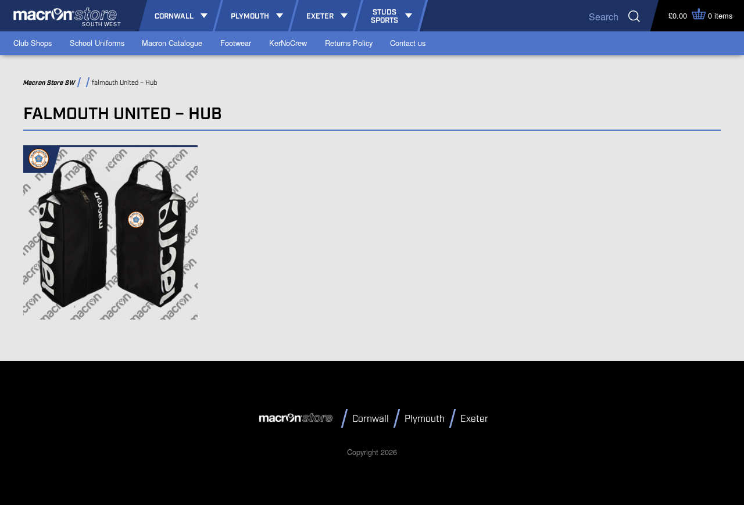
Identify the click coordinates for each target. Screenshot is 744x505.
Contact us (407, 42)
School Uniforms (97, 42)
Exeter (474, 419)
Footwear (235, 42)
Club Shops (32, 42)
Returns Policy (349, 42)
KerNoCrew (288, 42)
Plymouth (425, 419)
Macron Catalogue (172, 42)
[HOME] (297, 418)
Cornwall (370, 419)
